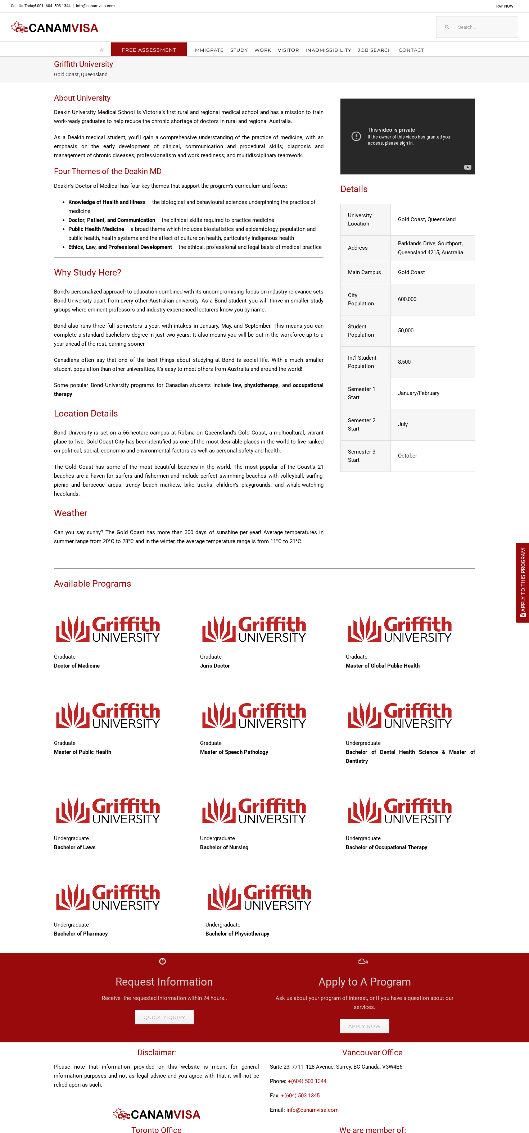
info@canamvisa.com (95, 6)
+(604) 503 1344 (307, 1081)
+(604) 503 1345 (300, 1095)
